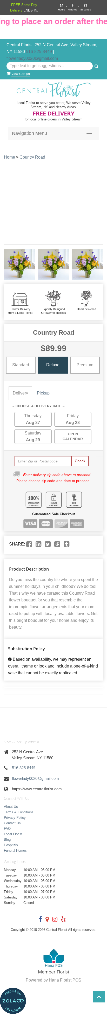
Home (9, 157)
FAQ (7, 829)
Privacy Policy (15, 818)
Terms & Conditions (19, 812)
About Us (11, 807)
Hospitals (11, 845)
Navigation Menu (29, 133)
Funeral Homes (15, 850)
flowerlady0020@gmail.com (32, 58)
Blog (7, 840)
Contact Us (12, 823)
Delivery (20, 393)
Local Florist (13, 834)
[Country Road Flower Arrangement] (19, 264)
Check (80, 461)
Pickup (43, 393)
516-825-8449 (39, 51)
